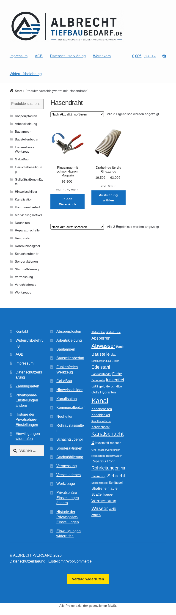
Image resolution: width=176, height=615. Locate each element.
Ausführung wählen (108, 197)
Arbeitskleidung (26, 124)
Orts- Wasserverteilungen (105, 449)
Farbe (117, 374)
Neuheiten (22, 223)
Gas (94, 386)
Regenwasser (114, 455)
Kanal (99, 400)
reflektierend (98, 455)
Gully (95, 392)
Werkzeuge (23, 292)
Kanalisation (24, 199)
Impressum (19, 56)
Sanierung (98, 476)
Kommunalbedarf (27, 207)
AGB (39, 56)
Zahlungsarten (27, 386)
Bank (120, 347)
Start (18, 91)
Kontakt (22, 331)
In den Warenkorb (67, 201)
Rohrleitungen (105, 467)
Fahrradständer (101, 374)
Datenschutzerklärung (68, 56)
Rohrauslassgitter (27, 246)
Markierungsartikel (28, 215)
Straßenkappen (102, 494)
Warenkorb (102, 56)
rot (123, 468)
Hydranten (108, 392)
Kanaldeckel (100, 415)
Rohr (111, 461)
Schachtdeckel (99, 482)
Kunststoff (102, 443)
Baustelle (100, 354)
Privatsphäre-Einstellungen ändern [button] (27, 400)
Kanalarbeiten (101, 409)
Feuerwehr (98, 380)
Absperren (100, 338)
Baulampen (23, 131)
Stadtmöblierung (27, 269)
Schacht (116, 475)
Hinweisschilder (26, 191)
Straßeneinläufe (104, 488)
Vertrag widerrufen (88, 579)
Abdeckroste (113, 332)
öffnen (96, 515)
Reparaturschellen (28, 230)
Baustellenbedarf (27, 139)
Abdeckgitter (98, 332)
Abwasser (103, 346)
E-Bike (115, 361)
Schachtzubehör (26, 253)
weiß (112, 509)
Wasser (99, 508)
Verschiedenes (25, 284)
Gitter (119, 386)
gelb (102, 386)
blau (113, 354)
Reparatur (98, 461)
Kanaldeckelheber (101, 421)
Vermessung (24, 277)
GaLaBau (22, 159)
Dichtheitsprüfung (101, 361)
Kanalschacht (100, 427)
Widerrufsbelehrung (26, 74)
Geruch (110, 386)
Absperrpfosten (26, 116)
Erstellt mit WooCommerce (70, 561)
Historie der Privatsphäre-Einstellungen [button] (27, 419)
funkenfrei (115, 380)
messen (115, 443)
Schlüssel (116, 482)
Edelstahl (100, 367)
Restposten (23, 238)
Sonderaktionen (26, 261)
